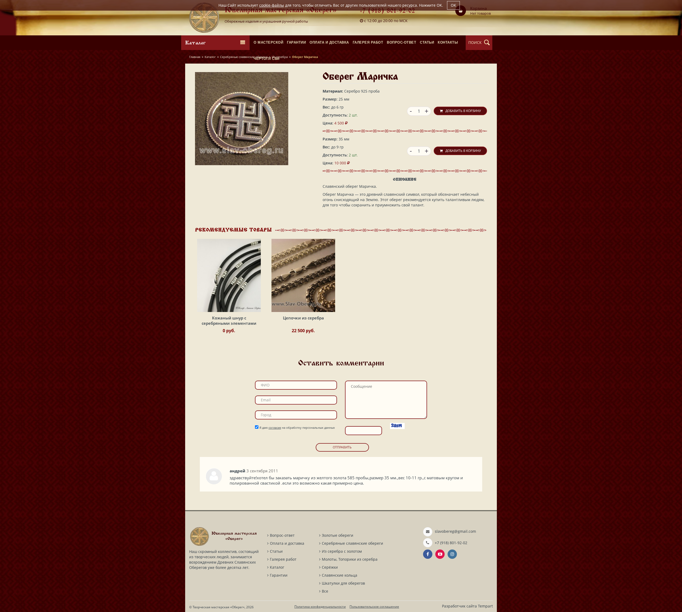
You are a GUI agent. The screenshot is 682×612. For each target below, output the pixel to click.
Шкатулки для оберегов (343, 583)
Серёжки (330, 567)
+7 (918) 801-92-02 (387, 11)
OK (453, 5)
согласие (275, 428)
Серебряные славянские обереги (243, 57)
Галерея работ (283, 559)
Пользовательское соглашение (374, 606)
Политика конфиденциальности (320, 606)
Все (325, 591)
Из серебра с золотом (342, 551)
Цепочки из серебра (303, 317)
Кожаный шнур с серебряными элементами (229, 320)
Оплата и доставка (287, 543)
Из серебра (280, 57)
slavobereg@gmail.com (455, 531)
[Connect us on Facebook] (427, 554)
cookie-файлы (271, 5)
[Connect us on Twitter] (440, 554)
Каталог (210, 57)
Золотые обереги (337, 535)
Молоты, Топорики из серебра (349, 559)
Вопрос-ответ (282, 535)
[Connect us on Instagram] (452, 554)
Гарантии (278, 575)
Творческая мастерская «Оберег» (219, 607)
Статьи (276, 551)
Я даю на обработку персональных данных (297, 428)
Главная (194, 57)
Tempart (485, 606)
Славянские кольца (339, 575)
